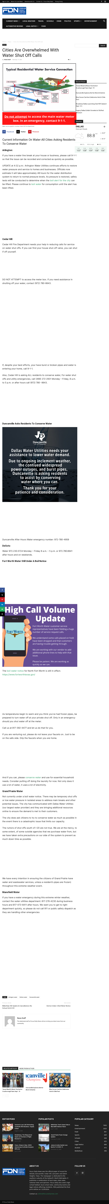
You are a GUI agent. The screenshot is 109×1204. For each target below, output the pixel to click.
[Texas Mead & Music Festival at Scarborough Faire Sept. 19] (13, 1080)
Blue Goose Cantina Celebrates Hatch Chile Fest (90, 98)
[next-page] (7, 1095)
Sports (77, 21)
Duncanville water (34, 997)
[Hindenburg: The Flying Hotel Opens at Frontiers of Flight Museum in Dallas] (7, 1137)
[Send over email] (2, 609)
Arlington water (13, 997)
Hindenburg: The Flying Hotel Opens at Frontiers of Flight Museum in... (23, 1137)
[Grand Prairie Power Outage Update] (44, 1137)
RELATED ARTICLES (10, 1068)
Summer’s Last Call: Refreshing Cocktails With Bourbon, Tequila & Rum (24, 1126)
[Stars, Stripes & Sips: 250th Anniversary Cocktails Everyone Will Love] (7, 1148)
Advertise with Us (29, 1)
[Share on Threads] (2, 614)
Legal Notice (31, 26)
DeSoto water (23, 997)
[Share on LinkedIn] (2, 604)
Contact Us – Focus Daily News (44, 1)
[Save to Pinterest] (2, 599)
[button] (104, 21)
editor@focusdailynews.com (48, 1194)
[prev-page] (3, 1095)
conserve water (33, 777)
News (9, 42)
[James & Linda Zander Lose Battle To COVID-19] (44, 1148)
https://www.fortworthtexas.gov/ (18, 674)
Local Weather (29, 21)
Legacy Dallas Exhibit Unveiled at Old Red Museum (90, 112)
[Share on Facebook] (2, 590)
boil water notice (15, 671)
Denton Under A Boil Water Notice (58, 1006)
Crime (59, 21)
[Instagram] (105, 1)
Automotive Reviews (14, 26)
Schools (50, 21)
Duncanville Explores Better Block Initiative (90, 93)
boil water (36, 184)
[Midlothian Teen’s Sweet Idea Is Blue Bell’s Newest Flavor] (44, 1127)
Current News (12, 21)
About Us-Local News (17, 1)
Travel (41, 21)
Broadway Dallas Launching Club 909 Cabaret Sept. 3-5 (91, 105)
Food (43, 26)
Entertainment (90, 21)
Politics (67, 21)
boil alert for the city (59, 180)
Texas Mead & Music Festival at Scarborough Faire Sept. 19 (87, 87)
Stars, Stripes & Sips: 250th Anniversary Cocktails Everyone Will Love (24, 1147)
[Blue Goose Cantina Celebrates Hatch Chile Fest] (59, 1080)
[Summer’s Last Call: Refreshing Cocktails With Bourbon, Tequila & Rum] (7, 1127)
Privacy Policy (59, 1)
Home (4, 42)
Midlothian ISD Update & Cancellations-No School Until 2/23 (17, 1007)
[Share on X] (2, 594)
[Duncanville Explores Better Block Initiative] (36, 1079)
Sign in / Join (5, 1)
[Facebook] (101, 1)
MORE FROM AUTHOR (26, 1068)
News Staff (7, 59)
